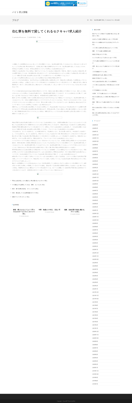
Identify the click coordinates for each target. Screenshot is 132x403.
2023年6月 (95, 233)
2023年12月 (95, 213)
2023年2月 (95, 246)
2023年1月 (95, 249)
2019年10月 (95, 374)
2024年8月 (95, 187)
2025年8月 (95, 148)
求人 (40, 37)
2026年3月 (95, 125)
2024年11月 (95, 177)
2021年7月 (95, 308)
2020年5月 (95, 354)
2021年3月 (95, 321)
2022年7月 (95, 269)
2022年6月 (95, 272)
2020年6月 (95, 351)
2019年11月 (95, 371)
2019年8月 (95, 380)
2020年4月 (95, 357)
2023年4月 (95, 239)
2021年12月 (95, 292)
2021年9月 (95, 302)
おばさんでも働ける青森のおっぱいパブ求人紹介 (105, 39)
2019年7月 (95, 384)
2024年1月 (95, 210)
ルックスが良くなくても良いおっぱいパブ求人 (104, 57)
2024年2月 (95, 207)
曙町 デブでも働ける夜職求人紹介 (101, 51)
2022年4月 (95, 279)
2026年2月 (95, 128)
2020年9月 (95, 341)
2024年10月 (95, 180)
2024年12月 (95, 174)
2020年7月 (95, 348)
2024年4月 (95, 200)
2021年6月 (95, 312)
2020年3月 (95, 361)
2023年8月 (95, 226)
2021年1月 (95, 328)
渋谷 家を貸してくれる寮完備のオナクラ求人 (25, 193)
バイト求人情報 (19, 12)
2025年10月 (95, 141)
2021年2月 (95, 325)
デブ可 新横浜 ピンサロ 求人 (99, 90)
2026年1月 (95, 131)
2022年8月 (95, 266)
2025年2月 (95, 167)
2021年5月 (95, 315)
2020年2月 (95, 364)
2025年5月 (95, 157)
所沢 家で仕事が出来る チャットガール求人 (25, 189)
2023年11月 (95, 216)
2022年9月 (95, 262)
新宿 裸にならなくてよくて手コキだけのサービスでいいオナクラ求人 (24, 212)
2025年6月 (95, 154)
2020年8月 (95, 344)
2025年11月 (95, 138)
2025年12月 (95, 135)
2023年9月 (95, 223)
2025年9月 (95, 144)
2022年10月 (95, 259)
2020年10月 (95, 338)
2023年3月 (95, 243)
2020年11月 (95, 335)
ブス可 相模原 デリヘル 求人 (99, 71)
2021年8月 (95, 305)
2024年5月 (95, 197)
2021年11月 (95, 295)
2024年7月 (95, 190)
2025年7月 (95, 151)
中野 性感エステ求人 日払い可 (49, 210)
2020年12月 (95, 331)
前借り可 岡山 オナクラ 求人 (99, 54)
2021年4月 (95, 318)
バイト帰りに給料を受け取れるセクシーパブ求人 (105, 48)
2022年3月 (95, 282)
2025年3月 (95, 164)
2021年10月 (95, 298)
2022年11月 (95, 256)
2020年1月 (95, 367)
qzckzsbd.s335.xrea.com (20, 37)
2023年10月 (95, 220)
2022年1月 (95, 289)
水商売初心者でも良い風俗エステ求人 (102, 75)
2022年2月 (95, 285)
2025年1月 (95, 171)
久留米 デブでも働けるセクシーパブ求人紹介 (104, 93)
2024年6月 (95, 194)
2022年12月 (95, 253)
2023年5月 (95, 236)
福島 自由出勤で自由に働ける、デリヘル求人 (75, 211)
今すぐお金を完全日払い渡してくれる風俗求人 (104, 81)
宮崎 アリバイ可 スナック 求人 (21, 197)
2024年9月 (95, 184)
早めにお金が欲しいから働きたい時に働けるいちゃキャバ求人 (29, 180)
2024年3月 (95, 203)
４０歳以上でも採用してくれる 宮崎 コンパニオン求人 (28, 185)
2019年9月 (95, 377)
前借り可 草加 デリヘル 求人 (99, 78)
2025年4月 (95, 161)
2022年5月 (95, 276)
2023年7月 (95, 230)
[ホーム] (87, 20)
